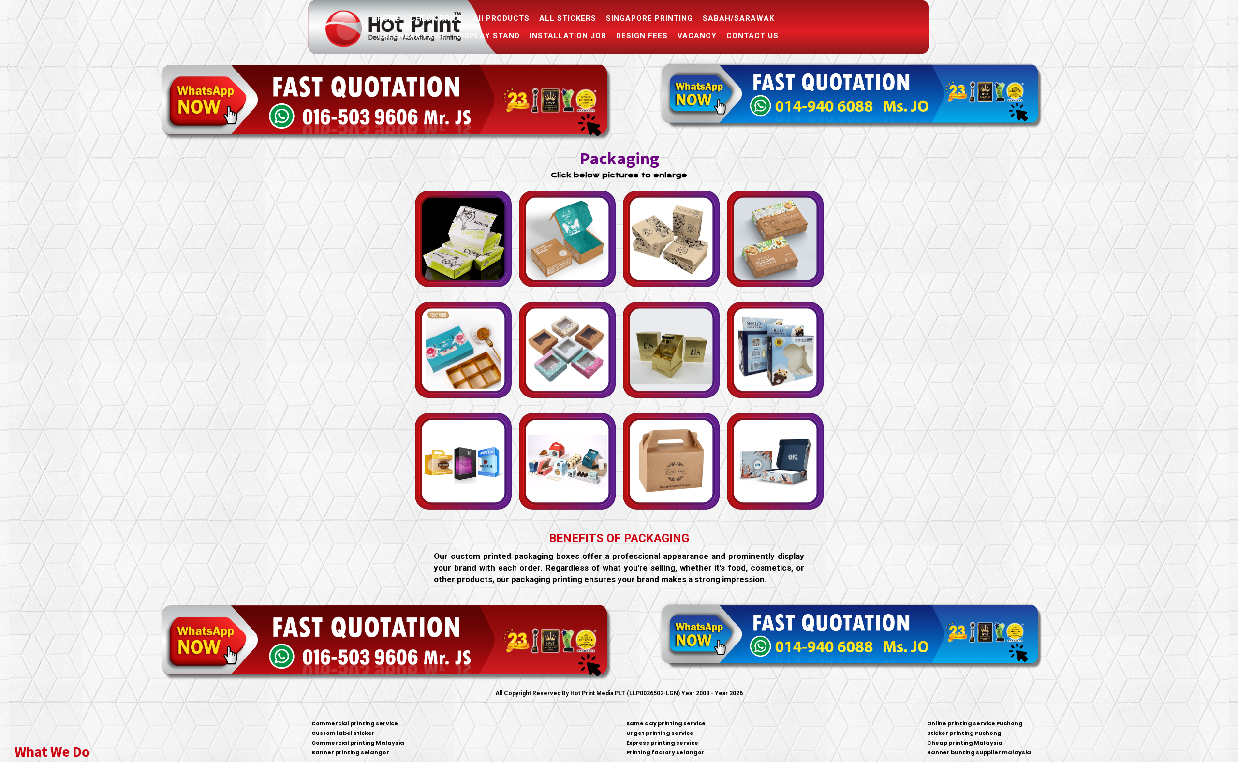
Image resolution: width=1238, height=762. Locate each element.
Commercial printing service (354, 723)
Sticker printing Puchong (964, 733)
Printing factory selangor (665, 752)
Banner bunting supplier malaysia (979, 752)
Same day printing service (666, 723)
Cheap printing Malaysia (964, 743)
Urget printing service (659, 733)
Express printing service (662, 743)
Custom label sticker (343, 733)
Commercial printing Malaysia (357, 743)
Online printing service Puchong (975, 723)
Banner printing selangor (350, 752)
